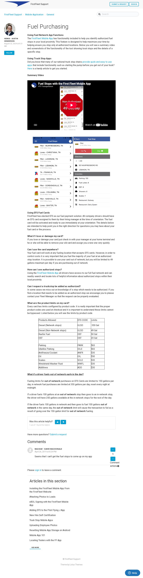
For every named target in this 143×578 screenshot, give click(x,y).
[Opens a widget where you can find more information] (132, 573)
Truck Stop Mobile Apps (41, 520)
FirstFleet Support (13, 14)
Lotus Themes (76, 564)
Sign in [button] (134, 4)
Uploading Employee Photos (43, 525)
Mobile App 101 (37, 535)
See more (35, 547)
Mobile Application (34, 14)
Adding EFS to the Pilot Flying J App (47, 510)
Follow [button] (9, 53)
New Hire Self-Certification (42, 515)
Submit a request (119, 4)
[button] (57, 422)
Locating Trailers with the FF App (45, 540)
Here (29, 68)
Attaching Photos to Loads (42, 496)
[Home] (17, 4)
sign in (38, 470)
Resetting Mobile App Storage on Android (49, 530)
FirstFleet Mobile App (42, 38)
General (50, 14)
